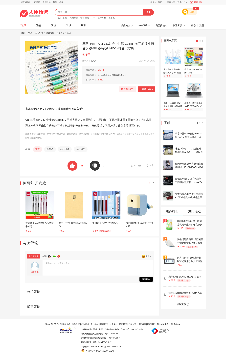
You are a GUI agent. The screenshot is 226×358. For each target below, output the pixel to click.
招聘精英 (142, 324)
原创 (68, 25)
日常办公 (61, 33)
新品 (55, 2)
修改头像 (35, 272)
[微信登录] (55, 255)
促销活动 (84, 18)
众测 (84, 25)
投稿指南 (104, 324)
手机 (93, 18)
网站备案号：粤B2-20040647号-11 (97, 342)
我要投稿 (198, 2)
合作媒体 (95, 324)
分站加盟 (132, 324)
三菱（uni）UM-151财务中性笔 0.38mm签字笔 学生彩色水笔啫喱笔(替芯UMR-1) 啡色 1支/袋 (118, 46)
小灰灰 (93, 61)
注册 (160, 2)
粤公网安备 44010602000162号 (99, 351)
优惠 (38, 25)
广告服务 (85, 324)
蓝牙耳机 (102, 18)
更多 (199, 122)
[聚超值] (34, 13)
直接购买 (146, 89)
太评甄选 (46, 2)
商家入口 (171, 2)
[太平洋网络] (66, 329)
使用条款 (113, 324)
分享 (152, 165)
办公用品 (50, 33)
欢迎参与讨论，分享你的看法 (56, 263)
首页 (23, 25)
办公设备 (39, 33)
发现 (53, 25)
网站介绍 (66, 324)
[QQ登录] (50, 255)
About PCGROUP (53, 324)
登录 (152, 2)
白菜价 (49, 149)
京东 (100, 70)
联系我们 (123, 324)
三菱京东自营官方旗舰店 (113, 75)
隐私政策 (76, 324)
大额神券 (74, 18)
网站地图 (151, 324)
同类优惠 (170, 40)
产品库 (37, 2)
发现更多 (181, 304)
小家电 (111, 18)
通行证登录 (34, 256)
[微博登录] (59, 255)
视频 (61, 2)
